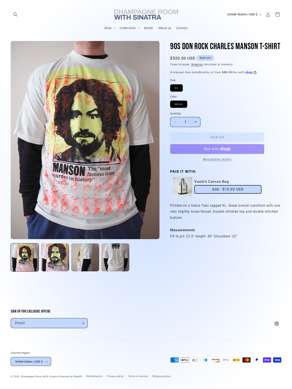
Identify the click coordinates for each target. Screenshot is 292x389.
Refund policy (95, 376)
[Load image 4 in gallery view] (115, 257)
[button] (15, 14)
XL (178, 89)
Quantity (175, 113)
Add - (228, 189)
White (180, 105)
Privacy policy (115, 376)
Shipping (197, 64)
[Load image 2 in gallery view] (55, 257)
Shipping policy (161, 376)
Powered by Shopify (70, 376)
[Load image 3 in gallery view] (85, 257)
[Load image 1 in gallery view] (25, 257)
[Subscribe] (82, 323)
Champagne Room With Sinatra (39, 376)
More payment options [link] (217, 159)
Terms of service (138, 376)
